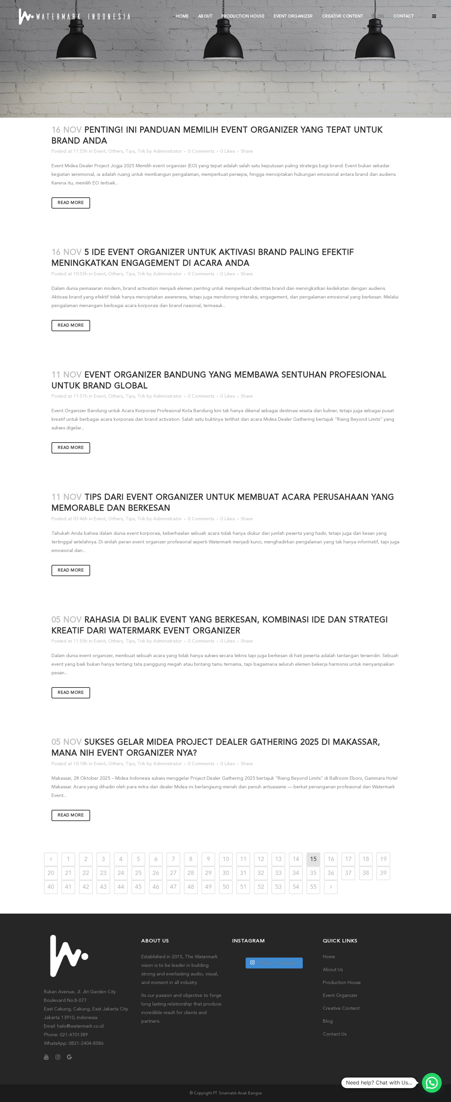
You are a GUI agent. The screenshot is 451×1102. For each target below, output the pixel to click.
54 (296, 887)
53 (278, 887)
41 (68, 887)
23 (103, 873)
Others (115, 151)
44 (121, 887)
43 (103, 887)
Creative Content (341, 1008)
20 (51, 873)
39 (383, 873)
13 (278, 859)
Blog (328, 1021)
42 (86, 887)
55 (313, 887)
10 (226, 859)
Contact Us (334, 1034)
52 (261, 887)
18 (366, 859)
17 (348, 859)
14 (296, 859)
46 (156, 887)
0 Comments (201, 151)
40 (51, 887)
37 (348, 873)
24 (121, 873)
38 (366, 873)
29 (208, 873)
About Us (333, 969)
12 (261, 859)
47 (173, 887)
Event (100, 151)
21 (68, 873)
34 (296, 873)
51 (243, 887)
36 (331, 873)
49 (208, 887)
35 (313, 873)
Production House (342, 982)
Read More (71, 203)
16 (331, 859)
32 (261, 873)
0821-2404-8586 (86, 1043)
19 (383, 859)
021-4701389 (74, 1035)
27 (173, 873)
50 (226, 887)
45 (138, 887)
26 (156, 873)
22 (86, 873)
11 (243, 859)
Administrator (167, 151)
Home (329, 957)
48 (191, 887)
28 (191, 873)
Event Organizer (340, 995)
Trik (141, 151)
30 (226, 873)
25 (138, 873)
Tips (130, 151)
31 (243, 873)
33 (278, 873)
